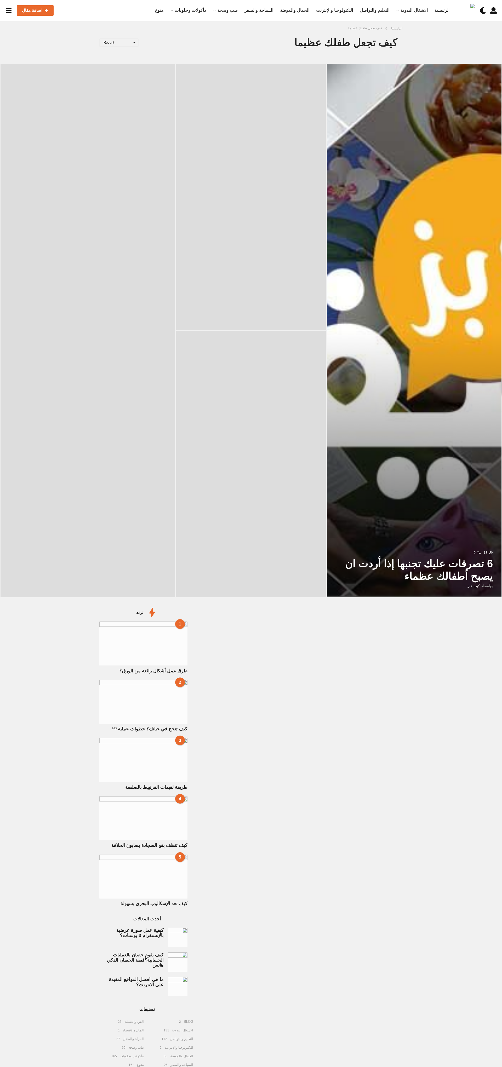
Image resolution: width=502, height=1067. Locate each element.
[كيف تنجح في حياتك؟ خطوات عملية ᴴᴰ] (143, 702)
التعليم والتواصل (375, 10)
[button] (493, 10)
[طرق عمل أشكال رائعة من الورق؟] (143, 643)
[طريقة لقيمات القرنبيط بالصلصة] (143, 760)
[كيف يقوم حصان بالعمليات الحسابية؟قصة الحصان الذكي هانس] (177, 962)
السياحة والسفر (258, 10)
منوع (159, 10)
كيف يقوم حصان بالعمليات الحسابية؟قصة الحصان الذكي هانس (135, 960)
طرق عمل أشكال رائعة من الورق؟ (153, 670)
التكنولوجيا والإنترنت (334, 10)
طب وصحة (228, 10)
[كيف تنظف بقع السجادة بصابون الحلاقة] (143, 818)
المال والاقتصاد (133, 1030)
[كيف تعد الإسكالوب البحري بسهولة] (143, 877)
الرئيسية (442, 10)
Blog (188, 1022)
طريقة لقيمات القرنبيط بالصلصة (156, 787)
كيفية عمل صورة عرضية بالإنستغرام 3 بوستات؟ (140, 933)
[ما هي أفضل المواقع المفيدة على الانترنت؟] (177, 986)
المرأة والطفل (133, 1039)
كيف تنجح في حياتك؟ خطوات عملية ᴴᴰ (149, 728)
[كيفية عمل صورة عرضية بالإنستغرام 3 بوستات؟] (177, 937)
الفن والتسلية (134, 1022)
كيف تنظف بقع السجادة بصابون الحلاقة (149, 845)
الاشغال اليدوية (414, 10)
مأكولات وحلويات (191, 10)
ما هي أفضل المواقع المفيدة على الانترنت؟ (136, 982)
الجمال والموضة (295, 10)
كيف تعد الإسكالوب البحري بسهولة (154, 903)
